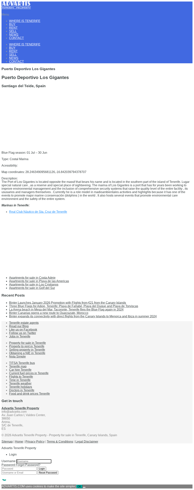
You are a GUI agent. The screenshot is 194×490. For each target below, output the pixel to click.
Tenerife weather (20, 383)
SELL (13, 31)
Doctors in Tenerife (21, 390)
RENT (13, 27)
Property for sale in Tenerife (27, 342)
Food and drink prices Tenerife (29, 393)
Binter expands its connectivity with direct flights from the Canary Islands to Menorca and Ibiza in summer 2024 (83, 316)
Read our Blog (19, 326)
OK (79, 486)
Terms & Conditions (60, 441)
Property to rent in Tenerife (26, 346)
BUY (12, 24)
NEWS (13, 34)
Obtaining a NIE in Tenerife (27, 353)
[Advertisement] (97, 118)
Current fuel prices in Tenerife (28, 373)
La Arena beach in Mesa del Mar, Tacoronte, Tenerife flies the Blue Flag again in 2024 (66, 309)
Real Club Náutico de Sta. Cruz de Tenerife (38, 211)
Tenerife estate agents (24, 322)
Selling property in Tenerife (27, 349)
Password (8, 465)
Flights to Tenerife (21, 376)
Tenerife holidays (20, 386)
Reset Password (48, 472)
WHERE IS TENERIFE (24, 21)
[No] (84, 487)
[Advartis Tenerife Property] (16, 8)
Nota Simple (17, 356)
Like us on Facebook (23, 329)
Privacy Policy (35, 441)
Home (19, 441)
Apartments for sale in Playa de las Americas (39, 281)
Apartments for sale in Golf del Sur (32, 288)
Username (9, 461)
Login (42, 468)
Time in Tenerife (20, 380)
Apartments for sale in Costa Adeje (32, 277)
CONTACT (16, 38)
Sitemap (7, 441)
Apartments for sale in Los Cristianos (33, 284)
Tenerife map (18, 366)
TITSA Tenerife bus (22, 363)
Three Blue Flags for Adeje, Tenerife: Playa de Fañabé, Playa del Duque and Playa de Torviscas (73, 306)
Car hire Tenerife (20, 369)
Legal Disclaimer (86, 441)
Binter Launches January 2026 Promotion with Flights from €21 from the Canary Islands (67, 302)
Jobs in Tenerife (19, 336)
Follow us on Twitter (22, 333)
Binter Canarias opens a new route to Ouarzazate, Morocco (48, 313)
